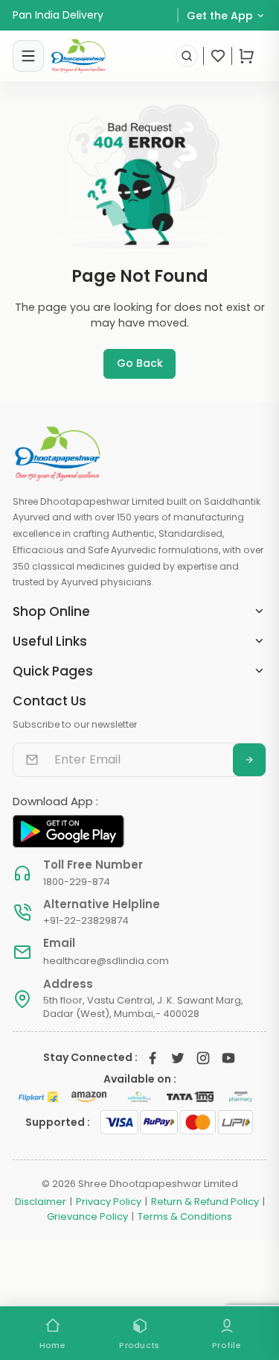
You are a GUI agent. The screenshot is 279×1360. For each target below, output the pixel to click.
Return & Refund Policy (205, 1202)
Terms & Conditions (185, 1217)
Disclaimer (40, 1202)
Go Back (140, 363)
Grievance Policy (87, 1217)
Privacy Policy (108, 1202)
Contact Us (49, 701)
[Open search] (187, 56)
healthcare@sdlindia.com (106, 961)
